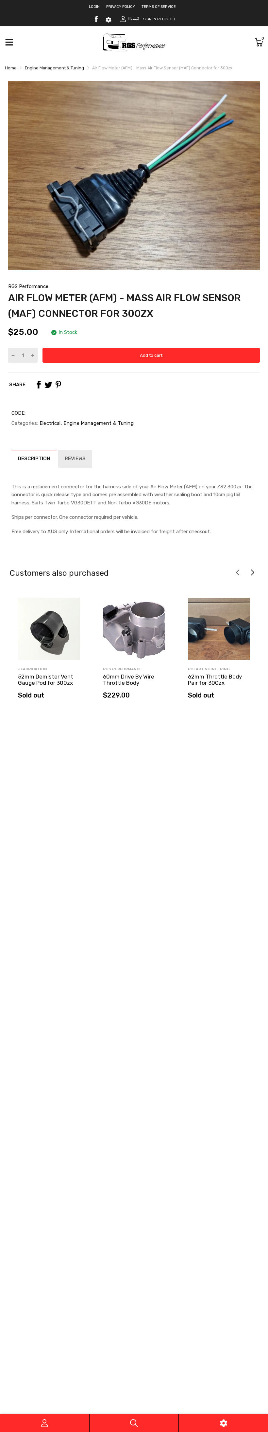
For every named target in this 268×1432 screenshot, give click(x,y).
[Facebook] (96, 19)
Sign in (149, 19)
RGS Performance (28, 286)
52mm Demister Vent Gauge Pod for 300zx (45, 679)
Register (166, 19)
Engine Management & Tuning (98, 423)
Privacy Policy (120, 7)
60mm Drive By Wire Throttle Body (128, 679)
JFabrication (32, 669)
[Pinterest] (58, 385)
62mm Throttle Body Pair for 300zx (215, 679)
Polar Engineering (209, 669)
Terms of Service (159, 7)
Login (94, 7)
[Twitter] (48, 385)
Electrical (49, 423)
